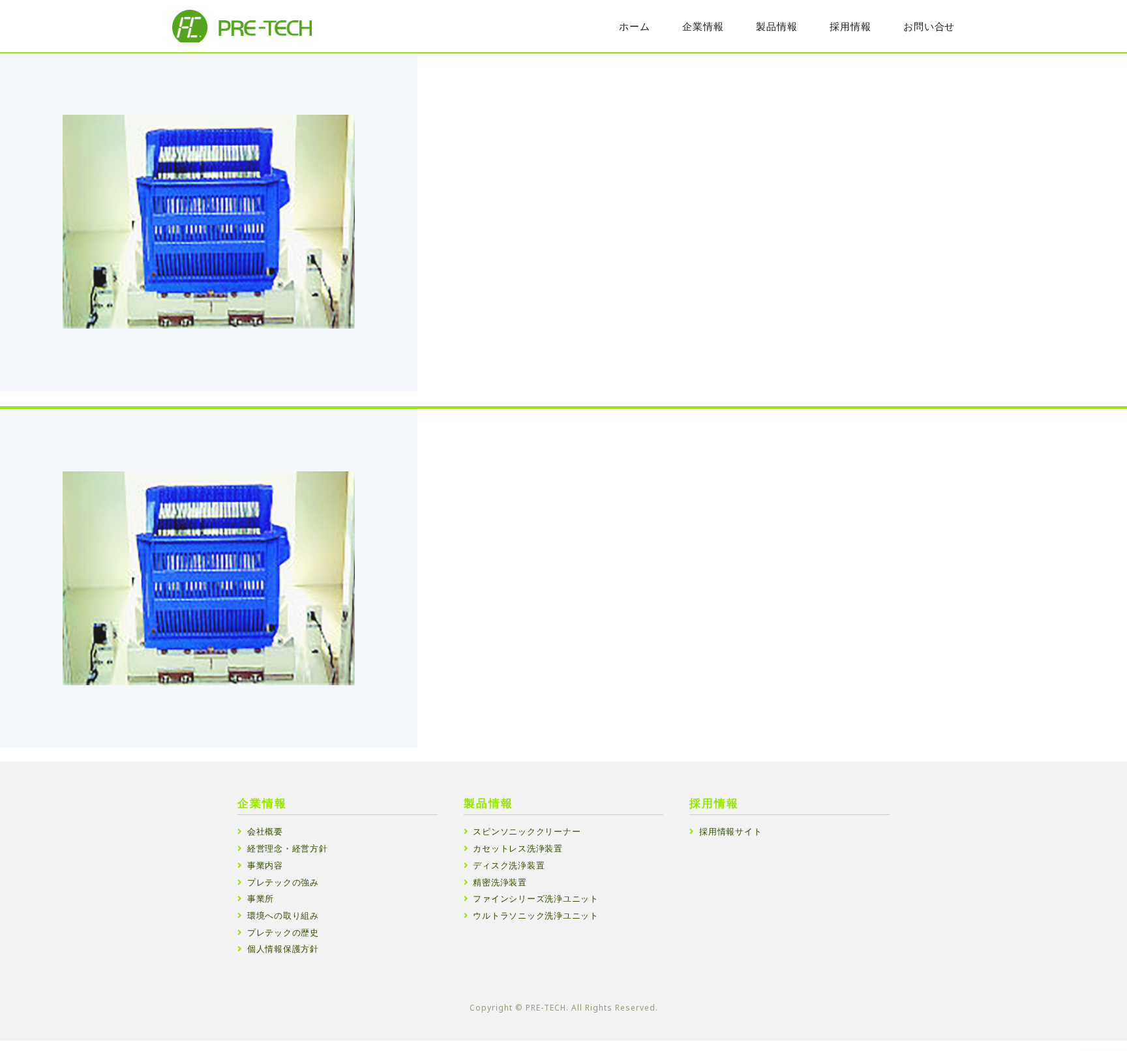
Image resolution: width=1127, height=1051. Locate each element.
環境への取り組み (283, 915)
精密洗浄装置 (500, 882)
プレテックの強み (283, 882)
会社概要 (265, 831)
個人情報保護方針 (283, 949)
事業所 (260, 898)
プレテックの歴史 (283, 932)
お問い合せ (929, 26)
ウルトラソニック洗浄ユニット (536, 915)
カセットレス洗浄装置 (518, 848)
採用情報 (850, 26)
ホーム (634, 26)
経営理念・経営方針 (287, 848)
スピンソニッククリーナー (526, 831)
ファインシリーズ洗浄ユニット (536, 898)
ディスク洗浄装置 (509, 865)
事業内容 (265, 865)
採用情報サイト (730, 831)
